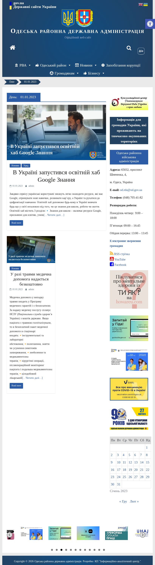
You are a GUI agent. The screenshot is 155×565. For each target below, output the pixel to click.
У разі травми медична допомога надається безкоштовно (30, 279)
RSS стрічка (121, 254)
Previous (9, 535)
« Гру (123, 501)
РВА (22, 65)
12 (130, 462)
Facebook (120, 264)
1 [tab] (52, 550)
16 (112, 470)
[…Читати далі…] (54, 215)
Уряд (25, 165)
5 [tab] (71, 550)
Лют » (134, 501)
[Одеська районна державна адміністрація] (12, 48)
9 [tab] (90, 550)
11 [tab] (99, 550)
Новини (86, 65)
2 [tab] (57, 550)
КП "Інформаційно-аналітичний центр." (118, 561)
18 (124, 470)
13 (136, 462)
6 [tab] (76, 550)
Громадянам (64, 73)
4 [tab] (66, 550)
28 (141, 477)
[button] (150, 24)
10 (118, 462)
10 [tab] (94, 550)
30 (112, 484)
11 (124, 462)
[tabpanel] (21, 534)
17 (118, 470)
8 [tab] (85, 550)
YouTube (120, 259)
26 (130, 477)
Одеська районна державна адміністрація (77, 30)
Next (142, 535)
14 (141, 462)
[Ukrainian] (145, 4)
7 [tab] (80, 550)
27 (136, 477)
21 (141, 470)
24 (118, 477)
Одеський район (53, 65)
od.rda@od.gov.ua (131, 190)
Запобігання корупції (123, 65)
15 (147, 462)
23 (112, 477)
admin (31, 186)
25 (124, 477)
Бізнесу (94, 73)
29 (147, 477)
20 (136, 470)
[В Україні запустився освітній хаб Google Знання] (56, 107)
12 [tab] (104, 550)
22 (147, 470)
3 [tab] (61, 550)
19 (130, 470)
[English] (140, 4)
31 (118, 484)
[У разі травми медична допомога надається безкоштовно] (31, 238)
